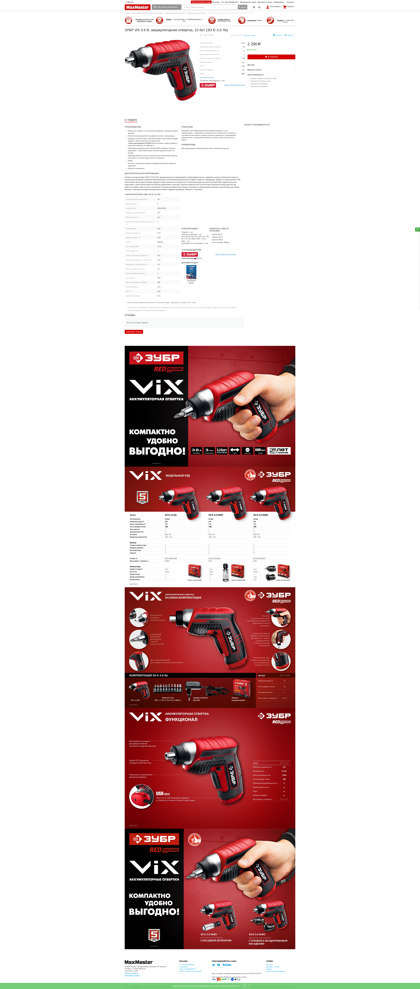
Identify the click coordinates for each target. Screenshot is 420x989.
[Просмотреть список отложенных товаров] (254, 8)
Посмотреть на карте (132, 975)
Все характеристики (207, 77)
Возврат (269, 969)
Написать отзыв (249, 35)
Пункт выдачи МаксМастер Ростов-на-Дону (147, 13)
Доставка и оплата (265, 2)
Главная (128, 13)
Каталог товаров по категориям (190, 971)
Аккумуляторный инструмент (175, 13)
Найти (243, 7)
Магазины (216, 2)
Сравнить (290, 35)
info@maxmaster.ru (131, 973)
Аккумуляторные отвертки (196, 13)
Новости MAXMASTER (187, 969)
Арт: (201, 35)
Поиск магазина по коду (201, 2)
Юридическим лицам (248, 2)
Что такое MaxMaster (186, 964)
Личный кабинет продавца (275, 971)
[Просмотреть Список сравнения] (259, 8)
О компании (183, 967)
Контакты (290, 2)
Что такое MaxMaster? (229, 2)
